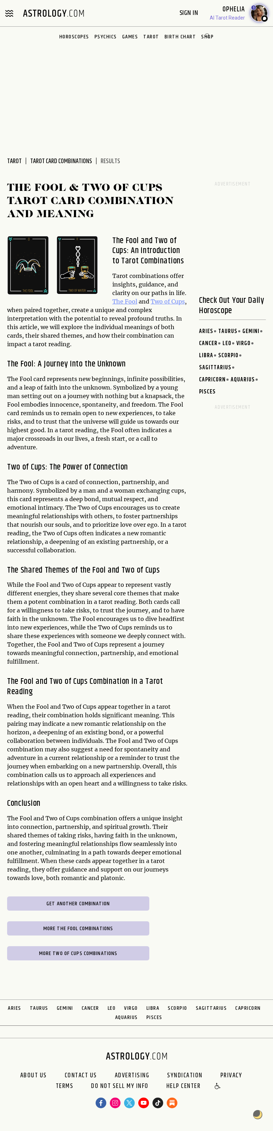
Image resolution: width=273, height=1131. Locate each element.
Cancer (208, 343)
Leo (227, 343)
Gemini (250, 331)
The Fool (124, 301)
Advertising (132, 1075)
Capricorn (212, 379)
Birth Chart (180, 36)
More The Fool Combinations (78, 928)
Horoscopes (74, 36)
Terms (65, 1086)
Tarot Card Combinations (61, 161)
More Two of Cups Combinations (78, 953)
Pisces (207, 391)
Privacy (231, 1075)
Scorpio (228, 355)
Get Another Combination (78, 903)
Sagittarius (215, 367)
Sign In (190, 13)
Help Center (183, 1086)
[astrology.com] (53, 13)
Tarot (151, 36)
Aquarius (243, 379)
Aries (206, 331)
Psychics (106, 36)
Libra (206, 355)
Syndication (185, 1075)
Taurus (227, 331)
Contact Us (81, 1075)
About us (33, 1075)
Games (130, 36)
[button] (218, 1086)
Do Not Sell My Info (120, 1086)
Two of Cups (168, 301)
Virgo (243, 343)
